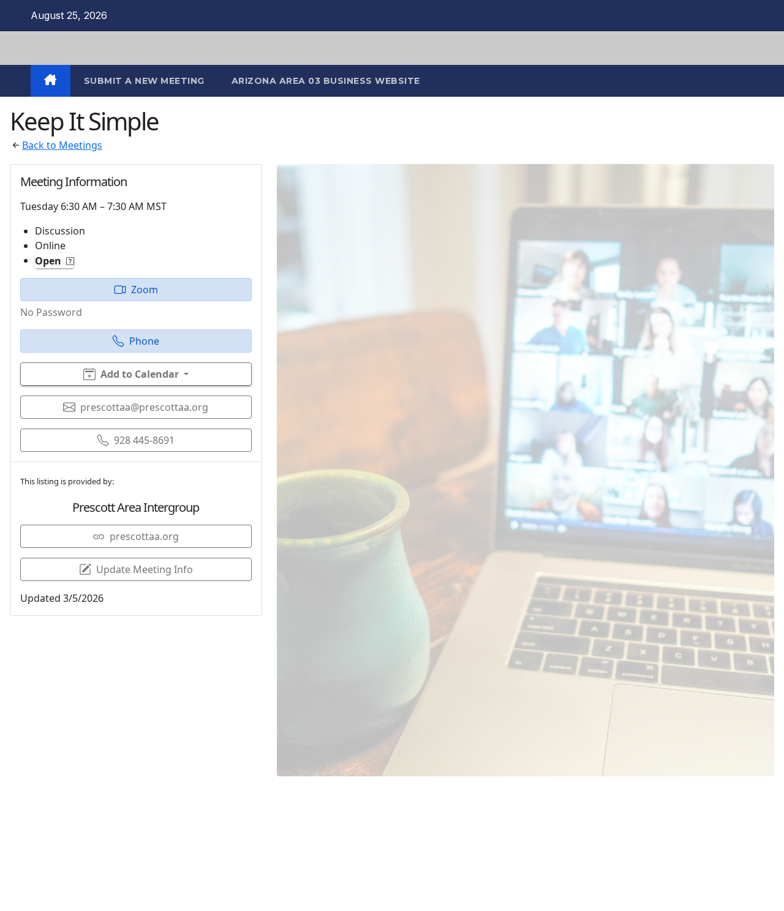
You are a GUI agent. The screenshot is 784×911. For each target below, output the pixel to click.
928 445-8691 (144, 440)
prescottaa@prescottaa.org (144, 407)
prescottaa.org (144, 536)
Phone (144, 341)
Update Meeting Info (144, 569)
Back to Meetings (62, 145)
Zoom (144, 289)
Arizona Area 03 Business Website (326, 80)
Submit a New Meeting (144, 80)
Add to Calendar (139, 374)
